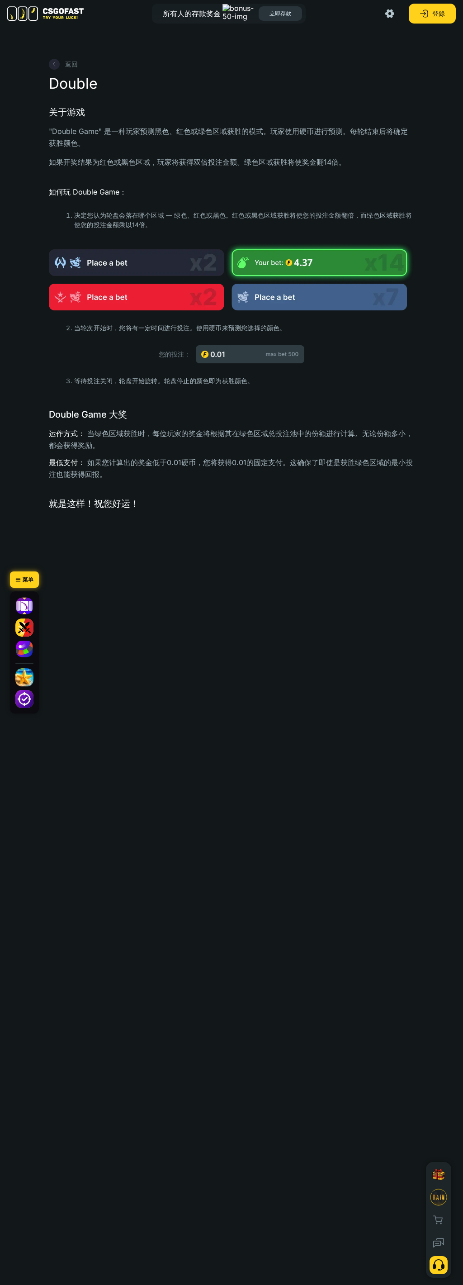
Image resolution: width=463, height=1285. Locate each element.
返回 (71, 64)
